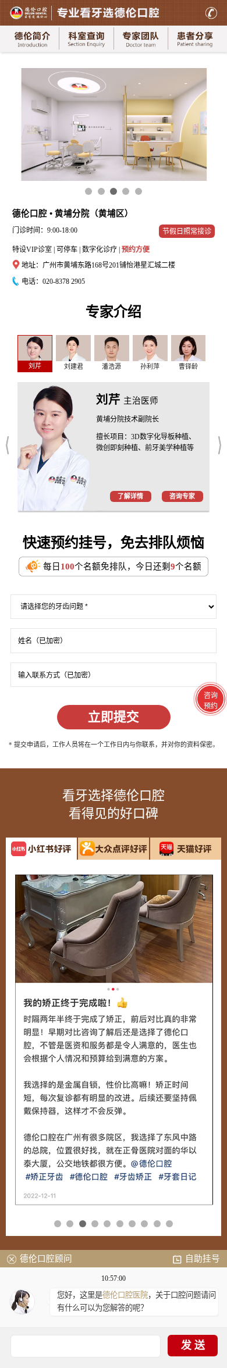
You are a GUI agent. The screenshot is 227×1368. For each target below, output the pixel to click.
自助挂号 (202, 1258)
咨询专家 (182, 496)
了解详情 (130, 496)
